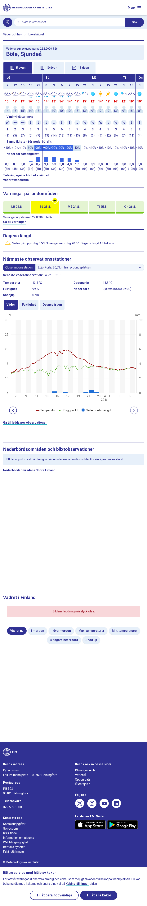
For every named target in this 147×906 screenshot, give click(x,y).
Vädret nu (17, 631)
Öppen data (82, 779)
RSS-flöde (10, 833)
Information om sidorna (18, 838)
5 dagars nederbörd (64, 640)
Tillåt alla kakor (98, 895)
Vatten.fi (80, 775)
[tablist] (73, 67)
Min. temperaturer (124, 631)
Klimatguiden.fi (85, 770)
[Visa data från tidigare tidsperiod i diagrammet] (13, 410)
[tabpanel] (73, 123)
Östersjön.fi (82, 784)
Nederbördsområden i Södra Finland (29, 470)
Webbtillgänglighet (15, 842)
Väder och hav (12, 34)
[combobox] (72, 22)
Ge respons (11, 828)
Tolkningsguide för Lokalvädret (26, 175)
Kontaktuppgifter (14, 824)
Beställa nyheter (14, 847)
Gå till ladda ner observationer (25, 422)
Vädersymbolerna (16, 180)
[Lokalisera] (7, 22)
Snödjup (91, 640)
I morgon (37, 631)
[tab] (17, 68)
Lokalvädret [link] (36, 34)
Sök (134, 22)
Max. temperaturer (91, 631)
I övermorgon (61, 631)
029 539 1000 (12, 807)
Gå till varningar (14, 222)
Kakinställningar (13, 851)
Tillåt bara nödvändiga (54, 895)
